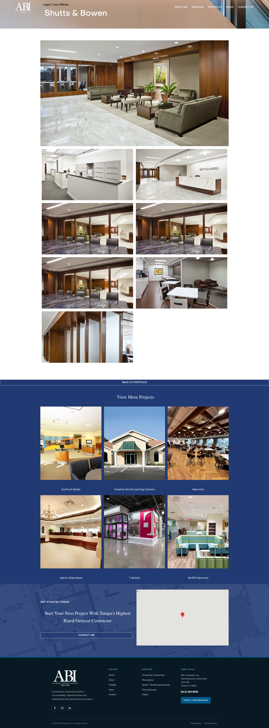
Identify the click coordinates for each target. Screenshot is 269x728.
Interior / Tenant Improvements (156, 685)
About (111, 680)
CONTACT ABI (86, 635)
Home (111, 675)
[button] (182, 615)
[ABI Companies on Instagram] (62, 708)
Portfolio (112, 685)
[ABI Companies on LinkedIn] (70, 708)
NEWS (229, 7)
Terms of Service (211, 723)
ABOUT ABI (181, 7)
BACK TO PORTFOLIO (134, 382)
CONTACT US (245, 7)
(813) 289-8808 (189, 691)
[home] (23, 7)
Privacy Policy (196, 723)
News (111, 690)
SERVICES (198, 7)
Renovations (148, 680)
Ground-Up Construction (153, 675)
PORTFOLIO (215, 7)
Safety (145, 694)
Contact (112, 694)
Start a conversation (196, 700)
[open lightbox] (134, 93)
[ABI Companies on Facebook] (55, 708)
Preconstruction (149, 690)
